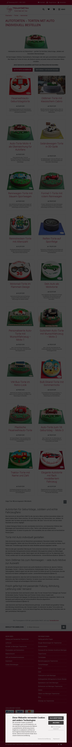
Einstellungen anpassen (57, 727)
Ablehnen (56, 722)
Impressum (56, 738)
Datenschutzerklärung (44, 738)
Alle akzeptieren (56, 718)
